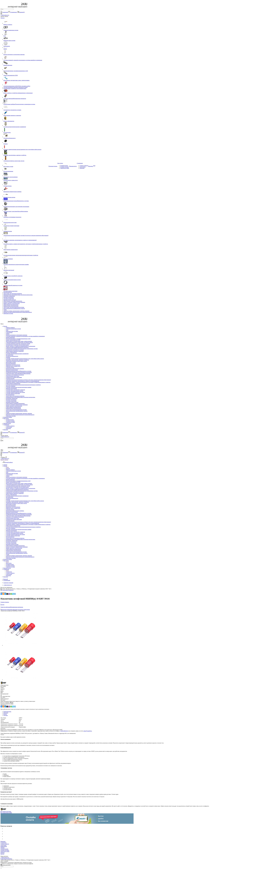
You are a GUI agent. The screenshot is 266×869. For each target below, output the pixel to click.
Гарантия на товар (10, 422)
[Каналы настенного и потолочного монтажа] (26, 51)
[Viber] (9, 594)
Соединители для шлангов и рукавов (15, 350)
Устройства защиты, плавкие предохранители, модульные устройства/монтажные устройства (28, 382)
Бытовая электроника (11, 399)
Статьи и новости (10, 425)
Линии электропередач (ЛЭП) (13, 340)
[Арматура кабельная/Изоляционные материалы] (26, 96)
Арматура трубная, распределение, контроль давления (19, 413)
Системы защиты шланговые (13, 393)
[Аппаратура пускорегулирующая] (26, 224)
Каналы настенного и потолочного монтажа (16, 335)
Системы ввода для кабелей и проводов (15, 389)
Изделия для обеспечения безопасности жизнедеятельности (20, 414)
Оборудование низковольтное (13, 383)
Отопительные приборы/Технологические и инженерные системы (22, 348)
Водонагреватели (10, 394)
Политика (8, 428)
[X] (7, 594)
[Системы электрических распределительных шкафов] (26, 261)
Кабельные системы (11, 416)
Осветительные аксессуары (12, 376)
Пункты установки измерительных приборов (17, 404)
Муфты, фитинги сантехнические (14, 406)
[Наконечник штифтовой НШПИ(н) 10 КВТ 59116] (20, 645)
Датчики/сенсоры (10, 378)
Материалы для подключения (13, 364)
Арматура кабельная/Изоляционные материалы (17, 347)
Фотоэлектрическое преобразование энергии (16, 411)
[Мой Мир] (5, 594)
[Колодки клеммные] (26, 257)
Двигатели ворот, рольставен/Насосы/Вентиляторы (18, 373)
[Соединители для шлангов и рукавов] (26, 107)
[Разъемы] (26, 141)
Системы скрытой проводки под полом (15, 392)
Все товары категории (6, 811)
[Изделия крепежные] (26, 169)
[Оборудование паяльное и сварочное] (26, 113)
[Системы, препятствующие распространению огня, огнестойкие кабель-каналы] (26, 146)
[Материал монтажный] (26, 267)
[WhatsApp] (11, 594)
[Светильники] (26, 43)
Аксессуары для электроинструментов (15, 396)
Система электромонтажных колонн (14, 391)
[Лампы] (26, 47)
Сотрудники (9, 427)
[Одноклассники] (3, 594)
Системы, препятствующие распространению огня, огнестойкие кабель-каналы (25, 358)
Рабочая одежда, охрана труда (13, 366)
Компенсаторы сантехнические (13, 408)
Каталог (5, 326)
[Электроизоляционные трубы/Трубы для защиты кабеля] (26, 83)
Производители (7, 423)
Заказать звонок (4, 459)
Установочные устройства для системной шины (17, 345)
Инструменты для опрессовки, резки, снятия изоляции (19, 341)
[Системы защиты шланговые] (26, 288)
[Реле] (26, 33)
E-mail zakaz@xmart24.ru (7, 590)
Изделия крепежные (11, 363)
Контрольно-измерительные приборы (15, 368)
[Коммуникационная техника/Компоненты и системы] (26, 199)
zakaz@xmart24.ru (87, 731)
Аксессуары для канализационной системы (16, 409)
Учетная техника (10, 367)
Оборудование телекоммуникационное (15, 403)
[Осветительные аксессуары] (26, 220)
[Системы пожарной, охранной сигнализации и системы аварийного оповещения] (26, 57)
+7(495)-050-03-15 (5, 15)
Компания (3, 841)
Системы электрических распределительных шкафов (18, 387)
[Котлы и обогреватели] (26, 118)
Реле (7, 330)
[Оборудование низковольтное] (26, 247)
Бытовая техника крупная (12, 402)
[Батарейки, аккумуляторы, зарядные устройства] (26, 152)
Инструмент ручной (11, 362)
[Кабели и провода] (26, 22)
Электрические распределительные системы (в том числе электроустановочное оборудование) (28, 379)
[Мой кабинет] (1, 14)
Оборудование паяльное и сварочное (15, 351)
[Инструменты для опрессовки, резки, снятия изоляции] (26, 78)
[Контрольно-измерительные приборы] (26, 189)
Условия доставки (10, 420)
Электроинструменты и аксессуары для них (16, 361)
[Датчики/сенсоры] (26, 228)
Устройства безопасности (12, 356)
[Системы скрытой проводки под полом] (26, 282)
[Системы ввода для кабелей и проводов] (26, 273)
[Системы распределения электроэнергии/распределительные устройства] (26, 252)
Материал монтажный (11, 388)
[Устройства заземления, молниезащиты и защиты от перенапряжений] (26, 238)
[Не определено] (26, 129)
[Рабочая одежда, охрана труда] (26, 179)
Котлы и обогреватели (11, 352)
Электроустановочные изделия (13, 328)
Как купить (6, 418)
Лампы (7, 333)
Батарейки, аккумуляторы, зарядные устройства (17, 359)
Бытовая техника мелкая (12, 369)
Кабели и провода (10, 327)
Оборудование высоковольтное (13, 407)
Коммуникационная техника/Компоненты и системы (18, 371)
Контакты (5, 429)
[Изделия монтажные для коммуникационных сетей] (26, 68)
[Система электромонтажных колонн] (26, 277)
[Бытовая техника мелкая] (26, 194)
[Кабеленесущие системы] (26, 38)
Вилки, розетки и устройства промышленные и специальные (20, 346)
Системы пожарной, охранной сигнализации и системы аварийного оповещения (25, 336)
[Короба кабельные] (26, 63)
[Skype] (13, 594)
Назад (7, 467)
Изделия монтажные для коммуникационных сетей (18, 338)
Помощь (3, 847)
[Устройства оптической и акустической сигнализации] (26, 204)
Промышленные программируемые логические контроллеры (20, 397)
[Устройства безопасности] (26, 135)
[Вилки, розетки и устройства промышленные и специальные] (26, 90)
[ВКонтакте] (1, 594)
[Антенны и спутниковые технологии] (26, 214)
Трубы (7, 412)
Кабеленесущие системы (12, 331)
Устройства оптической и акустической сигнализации (19, 372)
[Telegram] (15, 594)
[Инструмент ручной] (26, 163)
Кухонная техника (7, 417)
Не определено (9, 354)
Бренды (2, 853)
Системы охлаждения (11, 401)
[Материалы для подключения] (26, 174)
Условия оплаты (10, 419)
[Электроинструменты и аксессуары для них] (26, 158)
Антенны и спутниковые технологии (15, 374)
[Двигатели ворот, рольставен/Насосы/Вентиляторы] (26, 209)
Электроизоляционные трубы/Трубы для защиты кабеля (19, 342)
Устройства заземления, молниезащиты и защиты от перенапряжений (22, 381)
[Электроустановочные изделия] (26, 27)
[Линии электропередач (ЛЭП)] (26, 73)
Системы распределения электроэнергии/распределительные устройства (23, 384)
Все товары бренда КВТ (6, 812)
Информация (4, 846)
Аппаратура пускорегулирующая (14, 377)
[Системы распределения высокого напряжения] (26, 124)
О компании (6, 424)
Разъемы (8, 357)
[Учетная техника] (26, 183)
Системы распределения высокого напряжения (17, 353)
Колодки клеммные (10, 386)
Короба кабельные (10, 337)
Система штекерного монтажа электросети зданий (18, 343)
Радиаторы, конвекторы (11, 398)
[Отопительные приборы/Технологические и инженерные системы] (26, 101)
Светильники (9, 332)
